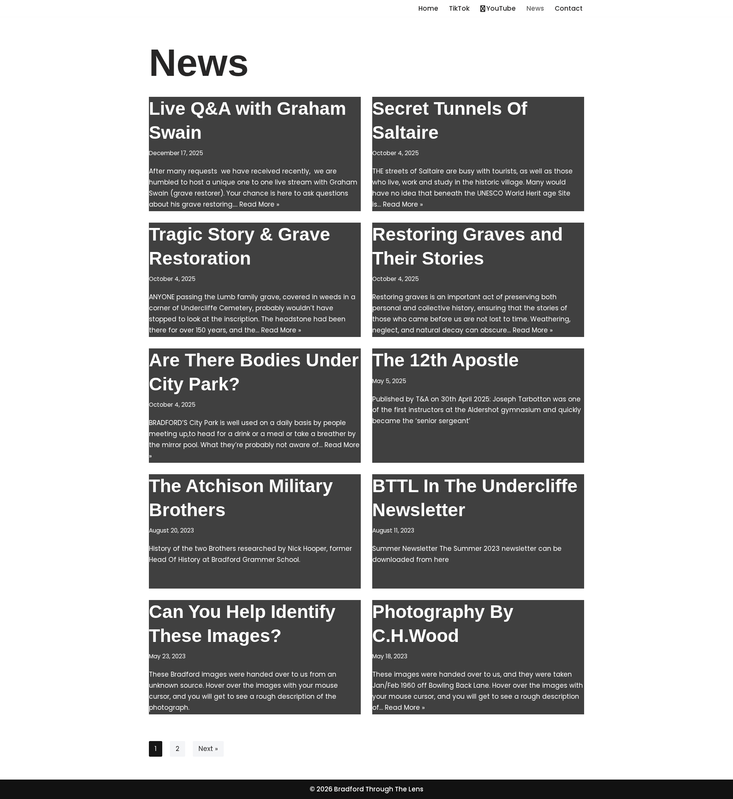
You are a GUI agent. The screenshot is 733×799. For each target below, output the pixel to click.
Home (428, 8)
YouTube (501, 8)
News (535, 8)
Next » (208, 748)
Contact (569, 8)
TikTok (459, 8)
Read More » (259, 204)
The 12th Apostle (445, 360)
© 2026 (322, 789)
